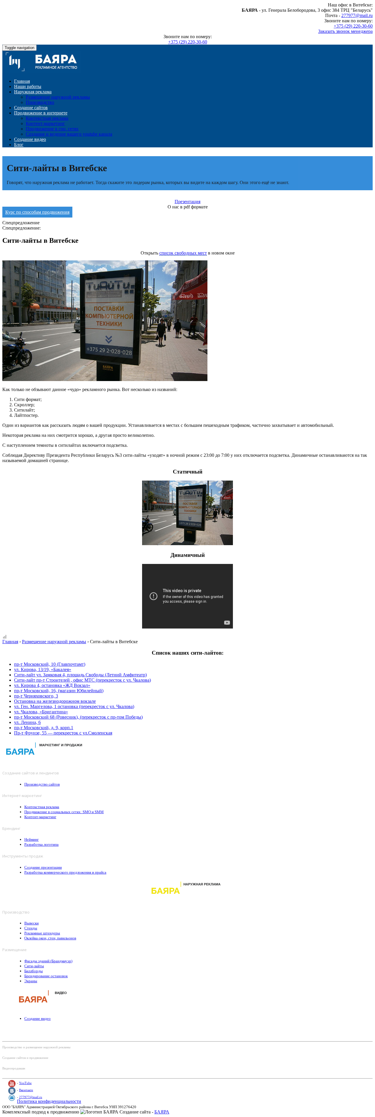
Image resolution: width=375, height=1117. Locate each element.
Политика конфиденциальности (49, 1101)
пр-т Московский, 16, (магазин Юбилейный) (58, 690)
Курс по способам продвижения (37, 212)
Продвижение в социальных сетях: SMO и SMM (64, 812)
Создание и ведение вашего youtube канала (69, 134)
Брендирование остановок (46, 976)
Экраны (30, 981)
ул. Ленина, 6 (27, 722)
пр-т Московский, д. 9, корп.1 (43, 727)
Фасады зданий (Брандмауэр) (48, 961)
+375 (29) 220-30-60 (353, 25)
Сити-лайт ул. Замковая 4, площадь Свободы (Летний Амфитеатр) (80, 674)
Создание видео (30, 139)
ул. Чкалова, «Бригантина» (41, 711)
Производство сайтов (42, 784)
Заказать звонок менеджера (345, 31)
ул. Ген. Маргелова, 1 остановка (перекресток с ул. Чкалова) (74, 706)
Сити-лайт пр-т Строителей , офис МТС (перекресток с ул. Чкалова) (82, 680)
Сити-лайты (34, 966)
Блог (18, 144)
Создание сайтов (31, 107)
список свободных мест (183, 252)
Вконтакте (26, 1090)
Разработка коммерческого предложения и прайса (65, 872)
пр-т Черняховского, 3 (36, 695)
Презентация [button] (187, 201)
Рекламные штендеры (42, 933)
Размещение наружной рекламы (58, 97)
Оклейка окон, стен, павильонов (50, 938)
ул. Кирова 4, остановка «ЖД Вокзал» (52, 685)
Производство (40, 102)
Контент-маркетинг (45, 123)
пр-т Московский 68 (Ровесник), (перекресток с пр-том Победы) (78, 717)
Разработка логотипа (41, 844)
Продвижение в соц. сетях (52, 128)
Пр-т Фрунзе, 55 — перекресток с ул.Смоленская (63, 732)
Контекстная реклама (47, 118)
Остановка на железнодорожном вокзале (55, 701)
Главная (22, 81)
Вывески (31, 923)
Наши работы (27, 86)
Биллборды (33, 971)
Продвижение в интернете (40, 112)
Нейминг (31, 839)
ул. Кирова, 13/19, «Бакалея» (42, 669)
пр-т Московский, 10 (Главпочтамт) (49, 664)
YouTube (25, 1083)
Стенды (30, 928)
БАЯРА (161, 1111)
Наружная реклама (33, 91)
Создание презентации (43, 867)
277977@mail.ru (357, 15)
